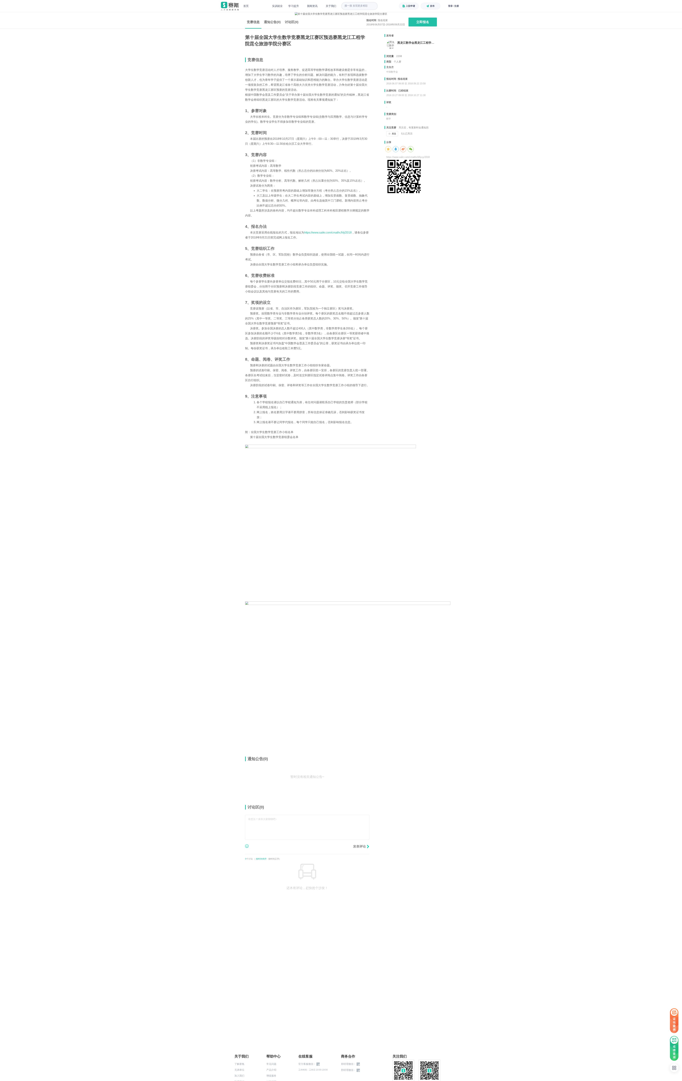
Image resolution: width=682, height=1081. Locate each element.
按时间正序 (273, 859)
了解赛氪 (239, 1064)
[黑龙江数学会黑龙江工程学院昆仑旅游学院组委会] (391, 44)
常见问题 (271, 1064)
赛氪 (230, 6)
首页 (246, 5)
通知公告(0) (272, 22)
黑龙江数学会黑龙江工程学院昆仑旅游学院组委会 (417, 42)
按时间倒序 (261, 859)
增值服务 (271, 1075)
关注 (394, 133)
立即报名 (422, 22)
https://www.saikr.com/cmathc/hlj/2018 (328, 232)
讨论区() (291, 22)
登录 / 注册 (453, 6)
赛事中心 (260, 6)
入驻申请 (410, 6)
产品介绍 (271, 1069)
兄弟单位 (239, 1069)
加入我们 (239, 1075)
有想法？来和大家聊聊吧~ (262, 819)
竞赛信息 (253, 22)
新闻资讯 (312, 5)
